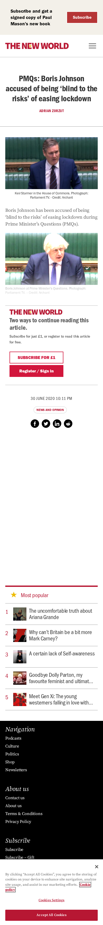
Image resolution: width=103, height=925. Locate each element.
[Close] (96, 867)
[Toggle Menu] (92, 46)
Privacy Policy (18, 821)
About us (13, 805)
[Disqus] (51, 502)
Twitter (46, 423)
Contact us (15, 798)
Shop (10, 762)
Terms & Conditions (23, 813)
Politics (12, 754)
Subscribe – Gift (19, 857)
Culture (12, 746)
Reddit (68, 423)
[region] (51, 892)
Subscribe (82, 17)
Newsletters (16, 770)
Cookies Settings (51, 900)
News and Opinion (50, 410)
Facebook (35, 423)
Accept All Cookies (51, 915)
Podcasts (13, 738)
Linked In (57, 423)
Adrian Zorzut (51, 110)
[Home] (37, 46)
